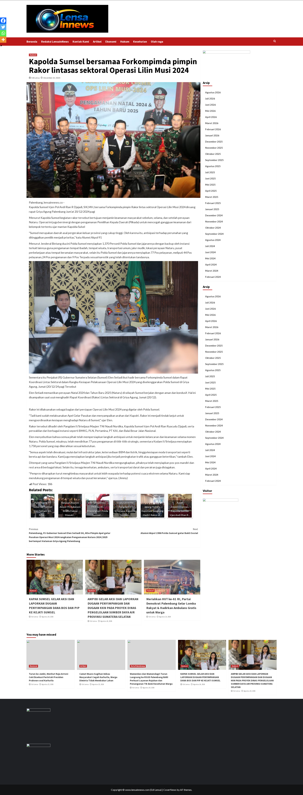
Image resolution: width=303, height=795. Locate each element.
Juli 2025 (210, 172)
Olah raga (157, 41)
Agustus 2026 (213, 92)
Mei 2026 (210, 110)
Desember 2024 (214, 215)
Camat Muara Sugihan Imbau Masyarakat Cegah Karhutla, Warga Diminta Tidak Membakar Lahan (98, 677)
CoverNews (169, 789)
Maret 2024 (211, 270)
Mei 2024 (210, 258)
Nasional (33, 666)
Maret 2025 (211, 196)
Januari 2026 (212, 135)
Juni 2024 (210, 252)
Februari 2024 (213, 276)
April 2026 (211, 117)
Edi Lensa (36, 78)
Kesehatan (140, 41)
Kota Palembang (138, 666)
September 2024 (214, 233)
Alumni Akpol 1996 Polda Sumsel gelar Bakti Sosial (169, 531)
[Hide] (1, 45)
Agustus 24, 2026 (47, 617)
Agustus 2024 (213, 240)
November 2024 (214, 221)
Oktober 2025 (213, 153)
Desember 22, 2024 (51, 78)
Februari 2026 (213, 129)
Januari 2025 (212, 209)
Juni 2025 (210, 178)
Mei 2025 (210, 184)
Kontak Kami (81, 41)
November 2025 (214, 147)
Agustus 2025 (213, 166)
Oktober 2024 (213, 227)
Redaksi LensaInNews (55, 41)
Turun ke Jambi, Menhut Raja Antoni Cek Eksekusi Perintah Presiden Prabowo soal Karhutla (48, 677)
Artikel (97, 41)
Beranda (32, 41)
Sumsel (33, 55)
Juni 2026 (210, 104)
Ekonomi (110, 41)
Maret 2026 (211, 123)
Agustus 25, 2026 (47, 684)
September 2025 (214, 160)
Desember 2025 (214, 141)
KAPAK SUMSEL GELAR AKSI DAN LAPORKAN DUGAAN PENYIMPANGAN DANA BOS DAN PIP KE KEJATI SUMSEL (200, 677)
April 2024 (211, 264)
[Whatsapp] (3, 33)
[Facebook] (3, 20)
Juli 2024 (210, 246)
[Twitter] (3, 27)
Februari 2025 (213, 203)
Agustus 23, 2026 (165, 617)
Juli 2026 (210, 98)
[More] (3, 39)
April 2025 (211, 190)
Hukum (124, 41)
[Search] (275, 41)
